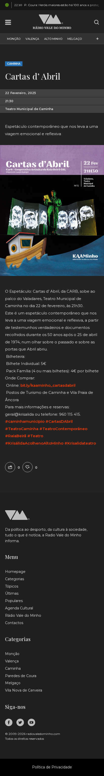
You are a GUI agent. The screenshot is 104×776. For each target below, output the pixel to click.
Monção (13, 39)
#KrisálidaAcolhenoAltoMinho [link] (34, 443)
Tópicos (11, 586)
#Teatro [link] (35, 435)
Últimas (11, 593)
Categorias (14, 579)
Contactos (14, 623)
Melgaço (74, 39)
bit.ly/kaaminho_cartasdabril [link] (47, 385)
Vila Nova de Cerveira (23, 690)
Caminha (13, 63)
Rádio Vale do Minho (23, 615)
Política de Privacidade (52, 767)
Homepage (15, 571)
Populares (14, 600)
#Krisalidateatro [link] (80, 443)
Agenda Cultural (19, 608)
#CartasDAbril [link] (59, 421)
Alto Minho (53, 39)
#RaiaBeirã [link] (15, 435)
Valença (32, 39)
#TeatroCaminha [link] (21, 428)
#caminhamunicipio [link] (24, 421)
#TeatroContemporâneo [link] (63, 428)
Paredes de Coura (20, 676)
